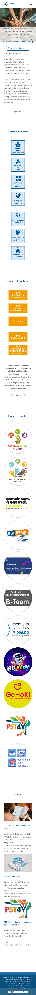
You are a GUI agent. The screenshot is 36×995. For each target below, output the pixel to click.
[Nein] (33, 985)
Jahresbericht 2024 (12, 877)
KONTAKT (18, 396)
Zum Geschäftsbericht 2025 (18, 42)
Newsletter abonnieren (18, 48)
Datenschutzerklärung (20, 992)
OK (10, 992)
